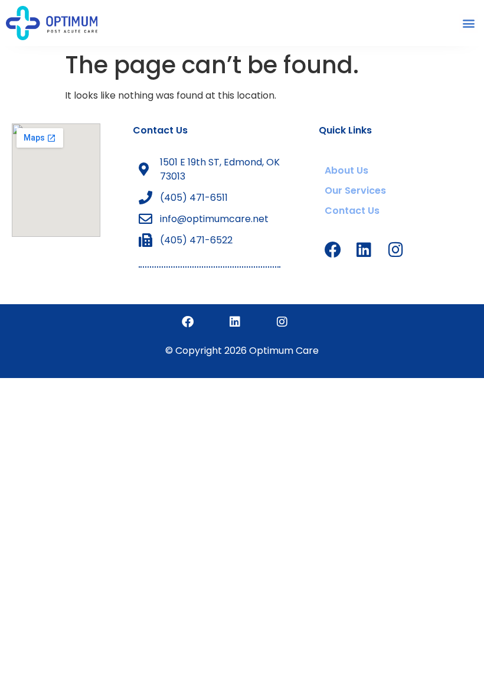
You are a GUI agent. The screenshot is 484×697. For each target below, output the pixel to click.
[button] (468, 23)
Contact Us (160, 130)
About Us (346, 170)
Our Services (355, 190)
